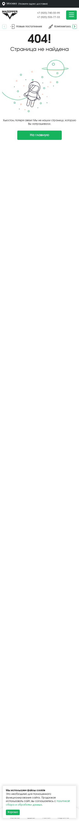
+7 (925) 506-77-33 (48, 17)
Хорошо (13, 812)
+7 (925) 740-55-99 (48, 13)
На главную (39, 135)
